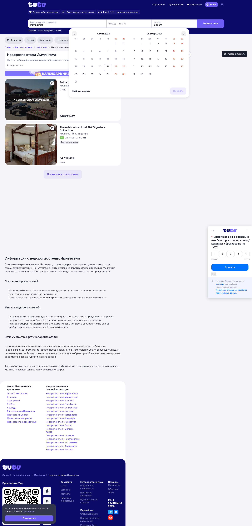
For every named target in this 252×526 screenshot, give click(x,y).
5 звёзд (11, 404)
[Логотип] (37, 4)
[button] (47, 491)
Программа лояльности (86, 494)
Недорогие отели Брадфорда (61, 404)
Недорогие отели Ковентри (60, 418)
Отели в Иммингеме (17, 393)
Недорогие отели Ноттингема (61, 442)
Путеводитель (175, 4)
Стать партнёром (89, 513)
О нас (63, 485)
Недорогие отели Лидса (58, 425)
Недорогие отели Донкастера (61, 407)
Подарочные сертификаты (87, 487)
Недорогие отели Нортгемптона (63, 438)
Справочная (158, 4)
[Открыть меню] (222, 4)
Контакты (65, 493)
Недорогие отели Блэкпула (60, 400)
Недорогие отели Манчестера (62, 397)
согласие (220, 285)
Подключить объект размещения (90, 519)
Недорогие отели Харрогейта (61, 446)
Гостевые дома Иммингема (21, 411)
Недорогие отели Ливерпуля (61, 421)
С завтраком (13, 400)
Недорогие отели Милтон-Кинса (60, 430)
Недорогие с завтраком (19, 418)
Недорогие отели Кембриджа (61, 414)
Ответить (230, 268)
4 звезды (11, 407)
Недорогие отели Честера (59, 449)
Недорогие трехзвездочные (21, 421)
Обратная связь (113, 490)
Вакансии (65, 489)
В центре (12, 397)
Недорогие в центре (18, 414)
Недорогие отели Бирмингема (62, 393)
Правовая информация (67, 499)
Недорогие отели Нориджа (60, 435)
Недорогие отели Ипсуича (59, 411)
